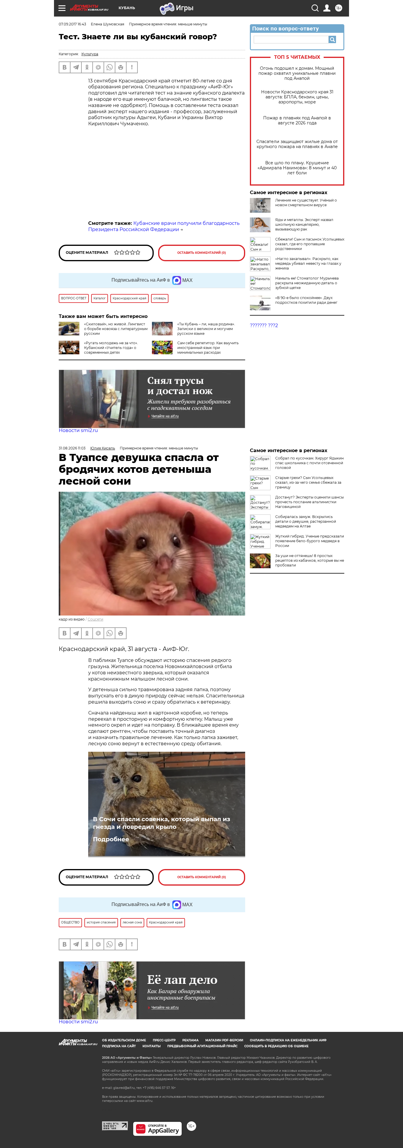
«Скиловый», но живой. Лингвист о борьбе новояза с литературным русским (116, 329)
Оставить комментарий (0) (201, 253)
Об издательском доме (124, 1040)
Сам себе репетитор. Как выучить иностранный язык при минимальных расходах (208, 348)
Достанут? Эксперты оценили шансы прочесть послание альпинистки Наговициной (309, 502)
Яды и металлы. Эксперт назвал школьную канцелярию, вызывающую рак (304, 224)
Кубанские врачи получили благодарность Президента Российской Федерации (164, 226)
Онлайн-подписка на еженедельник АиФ (288, 1040)
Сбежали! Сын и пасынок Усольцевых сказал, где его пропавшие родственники (309, 244)
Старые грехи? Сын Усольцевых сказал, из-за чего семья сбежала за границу (308, 482)
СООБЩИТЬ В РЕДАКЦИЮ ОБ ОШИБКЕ (276, 1046)
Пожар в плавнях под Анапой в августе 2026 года (297, 121)
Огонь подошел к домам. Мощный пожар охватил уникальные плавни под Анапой (297, 73)
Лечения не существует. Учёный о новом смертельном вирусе (306, 202)
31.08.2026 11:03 (72, 448)
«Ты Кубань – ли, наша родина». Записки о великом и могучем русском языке (206, 329)
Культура (89, 54)
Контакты (151, 1046)
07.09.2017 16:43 (72, 24)
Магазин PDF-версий (224, 1040)
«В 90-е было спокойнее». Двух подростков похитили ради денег (306, 300)
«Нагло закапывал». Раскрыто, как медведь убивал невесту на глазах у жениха (308, 263)
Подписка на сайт (119, 1046)
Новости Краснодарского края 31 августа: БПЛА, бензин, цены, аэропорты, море (297, 97)
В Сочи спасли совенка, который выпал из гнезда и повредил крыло (161, 823)
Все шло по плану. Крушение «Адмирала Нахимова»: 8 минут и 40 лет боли (297, 168)
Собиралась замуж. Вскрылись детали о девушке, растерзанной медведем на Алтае (305, 521)
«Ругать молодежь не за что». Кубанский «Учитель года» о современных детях (111, 348)
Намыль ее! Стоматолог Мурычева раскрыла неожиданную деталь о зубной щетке (307, 283)
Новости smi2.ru (78, 430)
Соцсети (95, 619)
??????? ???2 (264, 325)
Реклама (190, 1040)
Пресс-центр (164, 1040)
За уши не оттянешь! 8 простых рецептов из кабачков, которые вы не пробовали (309, 560)
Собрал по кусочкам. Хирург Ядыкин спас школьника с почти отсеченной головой (309, 463)
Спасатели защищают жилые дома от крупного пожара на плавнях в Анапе (297, 144)
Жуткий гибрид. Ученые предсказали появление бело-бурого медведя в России (309, 541)
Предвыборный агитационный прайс (202, 1046)
